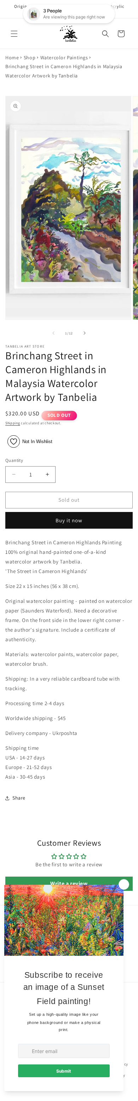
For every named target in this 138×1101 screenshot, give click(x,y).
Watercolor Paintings (64, 57)
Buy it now (69, 520)
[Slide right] (84, 333)
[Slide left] (53, 333)
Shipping (12, 423)
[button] (14, 34)
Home (12, 57)
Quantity (14, 460)
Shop (29, 57)
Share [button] (18, 798)
